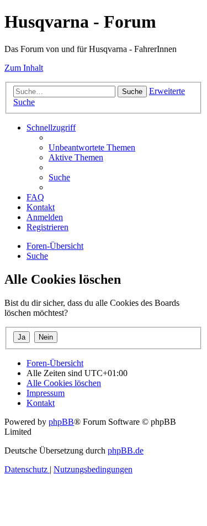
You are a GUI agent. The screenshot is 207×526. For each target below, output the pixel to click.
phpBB (61, 421)
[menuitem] (92, 147)
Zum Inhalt (23, 67)
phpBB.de (126, 450)
